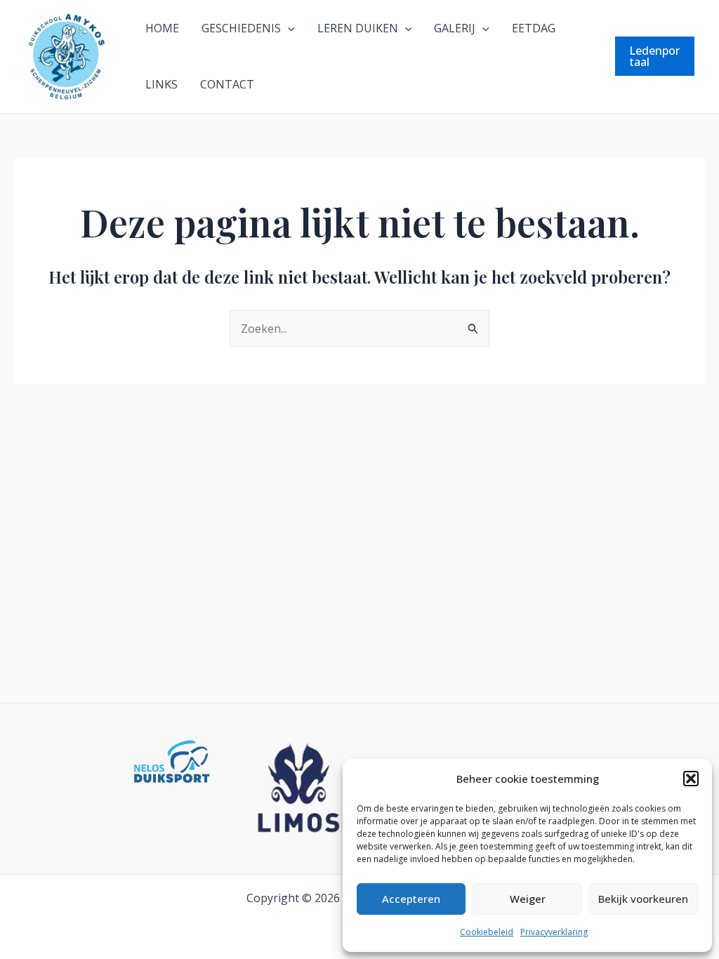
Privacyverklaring (554, 932)
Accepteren (411, 899)
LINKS (161, 84)
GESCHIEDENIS (241, 28)
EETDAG (533, 28)
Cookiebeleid (486, 932)
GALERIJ (454, 28)
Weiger (528, 899)
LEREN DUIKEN (357, 28)
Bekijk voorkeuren (643, 899)
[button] (691, 779)
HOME (162, 28)
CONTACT (227, 84)
